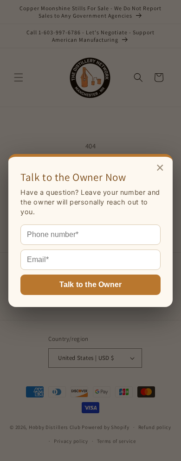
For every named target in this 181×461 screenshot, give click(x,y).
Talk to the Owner (90, 284)
